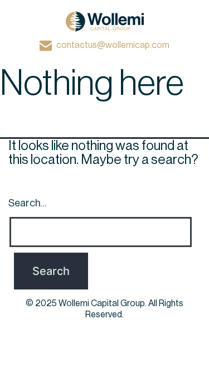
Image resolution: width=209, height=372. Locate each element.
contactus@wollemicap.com (112, 45)
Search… (27, 203)
